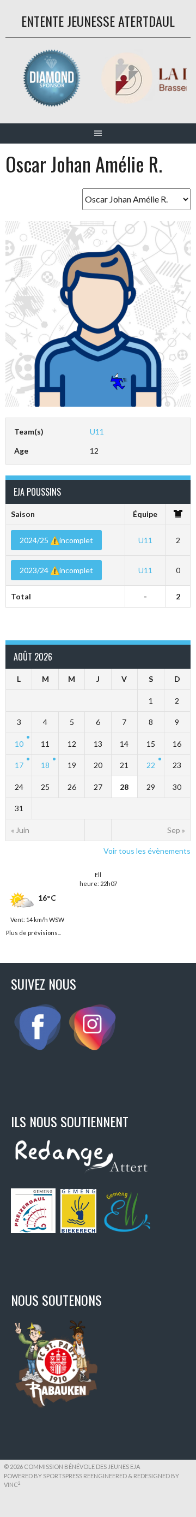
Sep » (176, 830)
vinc (12, 1484)
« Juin (20, 830)
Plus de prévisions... (33, 931)
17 (19, 765)
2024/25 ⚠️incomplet (56, 540)
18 (45, 765)
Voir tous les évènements (147, 850)
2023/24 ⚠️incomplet (56, 570)
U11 (97, 431)
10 (19, 743)
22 (150, 765)
